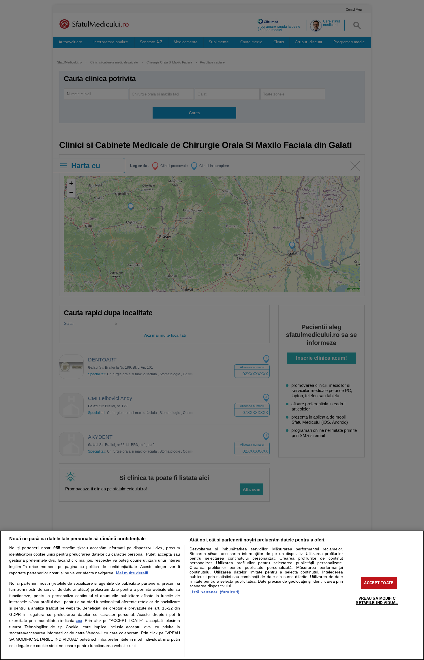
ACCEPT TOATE (378, 583)
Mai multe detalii (132, 573)
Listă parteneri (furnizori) (215, 592)
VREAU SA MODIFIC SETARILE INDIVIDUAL (376, 600)
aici (79, 620)
